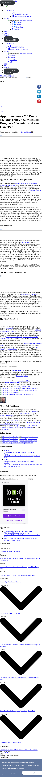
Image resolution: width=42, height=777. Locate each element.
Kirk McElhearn (26, 132)
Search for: (3, 77)
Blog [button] (5, 33)
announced (9, 328)
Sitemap (35, 750)
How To (6, 450)
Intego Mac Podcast (26, 413)
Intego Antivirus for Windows (23, 16)
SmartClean (19, 27)
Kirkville (35, 411)
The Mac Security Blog (7, 76)
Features (6, 51)
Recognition (20, 575)
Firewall (18, 25)
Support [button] (6, 35)
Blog (5, 65)
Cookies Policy (23, 750)
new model (25, 242)
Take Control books (12, 420)
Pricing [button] (6, 31)
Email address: (4, 479)
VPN (17, 29)
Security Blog (36, 558)
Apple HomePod (32, 425)
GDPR (30, 750)
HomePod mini (11, 427)
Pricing (6, 64)
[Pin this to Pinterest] (39, 101)
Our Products (8, 43)
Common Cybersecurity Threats (22, 558)
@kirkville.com (31, 422)
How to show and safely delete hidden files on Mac (20, 452)
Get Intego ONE (7, 2)
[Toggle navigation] (2, 5)
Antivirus (19, 22)
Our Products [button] (8, 10)
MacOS (11, 552)
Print (1, 106)
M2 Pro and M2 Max (34, 190)
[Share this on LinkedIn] (39, 96)
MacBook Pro (28, 427)
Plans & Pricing (11, 575)
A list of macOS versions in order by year (16, 533)
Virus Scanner (17, 567)
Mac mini (20, 427)
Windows (17, 552)
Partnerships (4, 560)
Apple (2, 111)
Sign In (8, 72)
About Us (3, 575)
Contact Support (16, 582)
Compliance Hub (29, 575)
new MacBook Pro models (29, 294)
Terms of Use (13, 750)
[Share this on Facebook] (39, 87)
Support (6, 67)
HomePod (3, 427)
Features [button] (6, 18)
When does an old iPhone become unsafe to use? (19, 461)
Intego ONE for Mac (21, 14)
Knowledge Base (5, 582)
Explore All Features (25, 20)
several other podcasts (6, 415)
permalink (5, 429)
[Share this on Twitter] (39, 92)
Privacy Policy (4, 750)
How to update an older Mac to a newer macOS (18, 531)
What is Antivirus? (6, 558)
